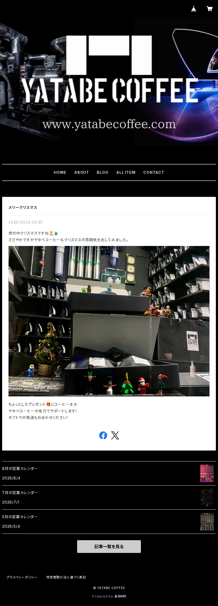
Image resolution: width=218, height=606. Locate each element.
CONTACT (153, 172)
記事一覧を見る (109, 546)
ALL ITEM (125, 172)
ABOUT (81, 172)
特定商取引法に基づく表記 (66, 577)
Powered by (103, 596)
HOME (60, 172)
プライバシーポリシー (22, 577)
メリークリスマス (23, 207)
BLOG (102, 172)
